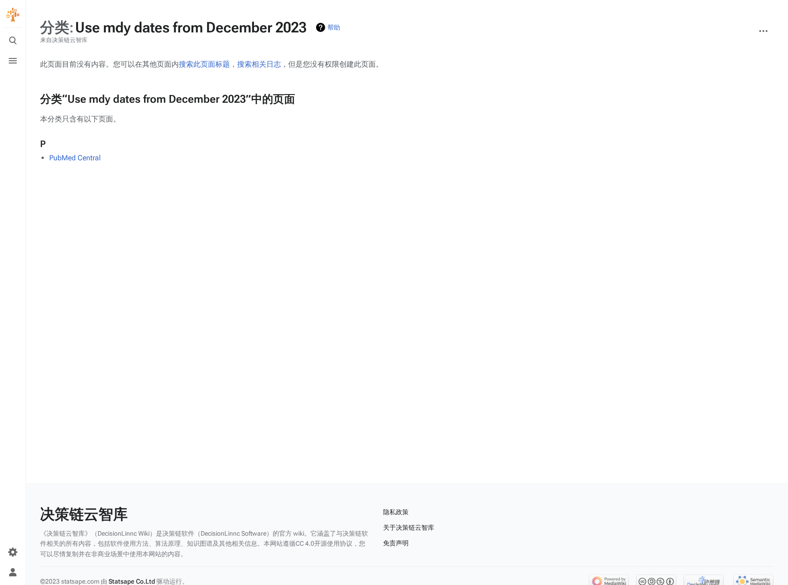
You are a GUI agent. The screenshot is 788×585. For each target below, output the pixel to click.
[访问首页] (13, 14)
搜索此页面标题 (204, 64)
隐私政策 (396, 512)
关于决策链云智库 (408, 527)
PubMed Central (75, 157)
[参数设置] (13, 552)
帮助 (333, 27)
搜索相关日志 (259, 64)
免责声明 (396, 543)
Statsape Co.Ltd (132, 581)
